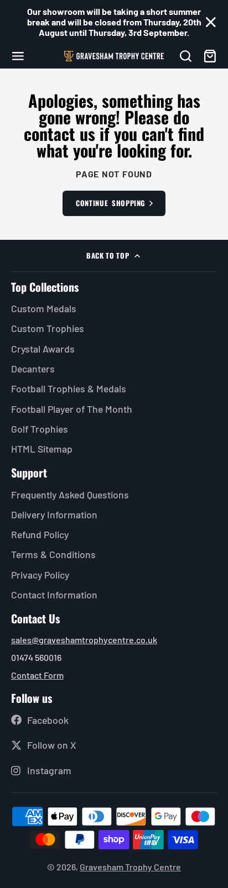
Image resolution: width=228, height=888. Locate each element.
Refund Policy (40, 534)
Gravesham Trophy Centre (130, 866)
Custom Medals (43, 308)
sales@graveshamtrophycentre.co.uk (84, 639)
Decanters (33, 368)
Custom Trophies (47, 328)
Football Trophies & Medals (68, 388)
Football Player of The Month (71, 409)
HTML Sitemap (41, 449)
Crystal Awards (43, 349)
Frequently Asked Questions (70, 494)
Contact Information (54, 595)
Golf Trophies (39, 429)
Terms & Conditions (53, 554)
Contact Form (37, 675)
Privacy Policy (40, 575)
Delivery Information (54, 514)
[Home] (114, 56)
